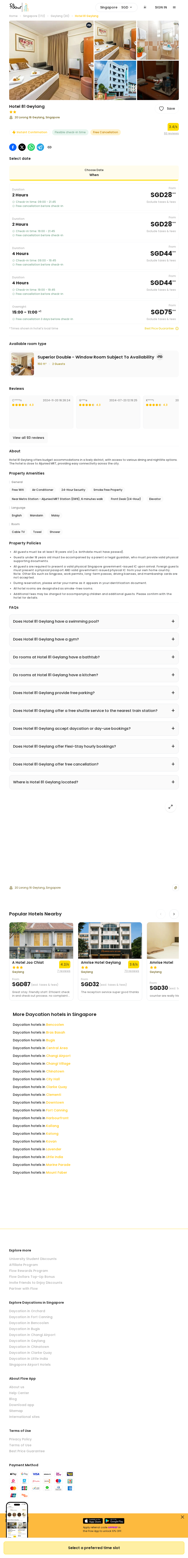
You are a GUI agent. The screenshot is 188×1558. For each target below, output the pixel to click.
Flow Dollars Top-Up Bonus (32, 1277)
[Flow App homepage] (15, 7)
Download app (21, 1405)
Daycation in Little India (28, 1359)
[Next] (174, 914)
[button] (51, 60)
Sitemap (16, 1411)
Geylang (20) (60, 16)
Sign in (161, 7)
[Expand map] (170, 806)
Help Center (19, 1393)
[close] (182, 1517)
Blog (13, 1399)
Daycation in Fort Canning (31, 1317)
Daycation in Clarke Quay (30, 1353)
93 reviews (171, 133)
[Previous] (161, 914)
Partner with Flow (23, 1289)
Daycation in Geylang (27, 1341)
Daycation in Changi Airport (32, 1335)
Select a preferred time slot (94, 1547)
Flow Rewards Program (28, 1271)
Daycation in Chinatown (29, 1347)
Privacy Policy (20, 1439)
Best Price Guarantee (159, 328)
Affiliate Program (23, 1265)
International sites (24, 1417)
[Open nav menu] (174, 7)
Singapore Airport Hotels (30, 1365)
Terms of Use (20, 1445)
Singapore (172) (34, 16)
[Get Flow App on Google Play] (114, 1521)
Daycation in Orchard (27, 1311)
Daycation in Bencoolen (29, 1323)
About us (16, 1387)
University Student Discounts (33, 1259)
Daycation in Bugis (24, 1329)
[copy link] (49, 147)
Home (13, 16)
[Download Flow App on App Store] (93, 1521)
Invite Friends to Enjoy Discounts (35, 1283)
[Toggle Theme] (144, 7)
